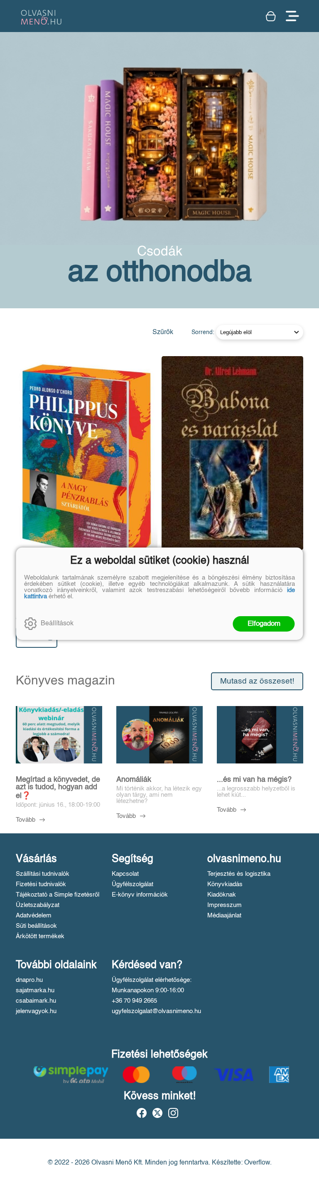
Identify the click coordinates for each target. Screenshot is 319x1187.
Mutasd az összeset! (257, 681)
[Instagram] (173, 1113)
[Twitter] (157, 1113)
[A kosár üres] (271, 16)
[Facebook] (142, 1113)
